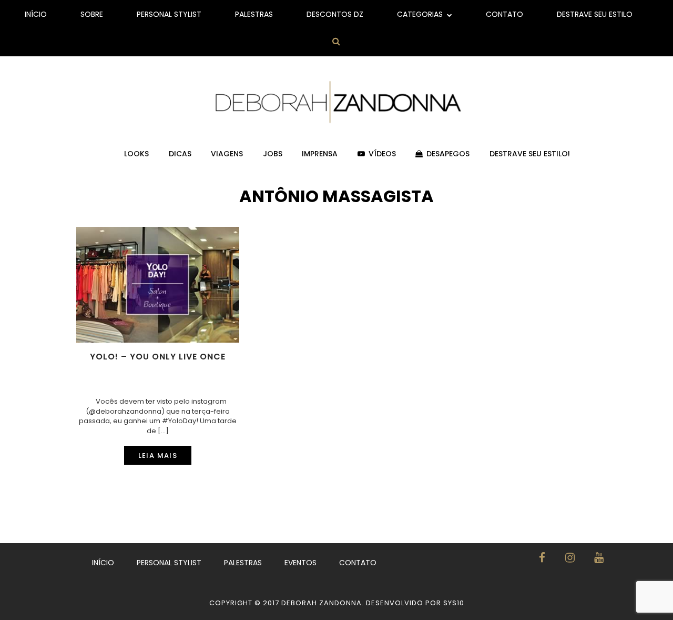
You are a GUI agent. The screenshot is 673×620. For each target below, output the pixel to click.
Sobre (91, 14)
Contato (504, 14)
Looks (136, 153)
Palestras (254, 14)
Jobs (272, 153)
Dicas (180, 153)
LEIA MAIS (158, 456)
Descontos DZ (335, 14)
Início (36, 14)
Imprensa (320, 153)
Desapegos (448, 153)
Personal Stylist (169, 14)
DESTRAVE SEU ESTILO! (530, 153)
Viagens (227, 153)
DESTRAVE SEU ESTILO (595, 14)
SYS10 (453, 603)
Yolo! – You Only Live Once (158, 357)
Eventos (300, 562)
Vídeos (382, 153)
